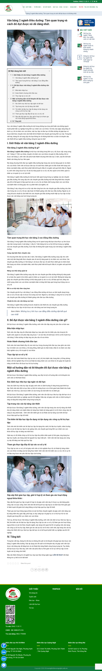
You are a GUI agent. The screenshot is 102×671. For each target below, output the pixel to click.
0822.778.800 (21, 634)
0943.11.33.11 (16, 626)
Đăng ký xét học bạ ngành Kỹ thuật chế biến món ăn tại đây (89, 69)
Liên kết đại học (34, 604)
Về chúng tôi (33, 593)
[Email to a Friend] (39, 569)
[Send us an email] (96, 1)
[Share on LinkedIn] (46, 569)
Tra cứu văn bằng (89, 7)
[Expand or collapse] (49, 71)
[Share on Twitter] (35, 569)
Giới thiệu (28, 7)
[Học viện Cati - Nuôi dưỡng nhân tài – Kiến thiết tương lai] (12, 8)
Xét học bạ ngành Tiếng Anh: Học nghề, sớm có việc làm (89, 36)
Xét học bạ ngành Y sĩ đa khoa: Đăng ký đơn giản (88, 79)
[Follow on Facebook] (90, 1)
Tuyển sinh (37, 7)
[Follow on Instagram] (92, 1)
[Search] (97, 7)
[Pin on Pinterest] (43, 569)
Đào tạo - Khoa (34, 600)
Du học (65, 7)
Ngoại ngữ (73, 7)
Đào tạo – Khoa (57, 7)
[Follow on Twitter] (94, 1)
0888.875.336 (19, 630)
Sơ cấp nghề (47, 7)
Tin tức (81, 7)
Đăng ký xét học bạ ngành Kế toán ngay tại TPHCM (89, 59)
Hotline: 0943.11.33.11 (81, 1)
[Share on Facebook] (32, 569)
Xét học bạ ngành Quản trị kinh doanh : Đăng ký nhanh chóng (88, 47)
